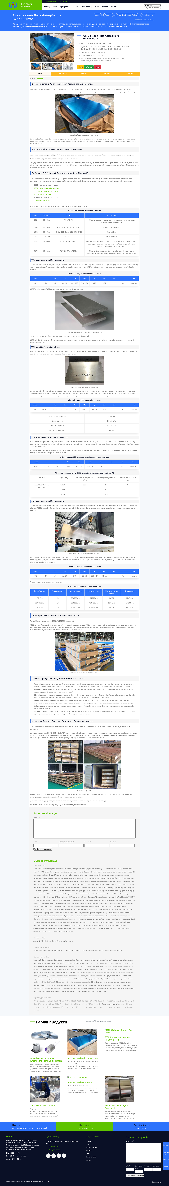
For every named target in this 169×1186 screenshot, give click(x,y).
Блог (97, 7)
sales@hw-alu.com (51, 1)
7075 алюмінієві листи (42, 201)
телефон (113, 842)
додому (47, 7)
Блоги (88, 1154)
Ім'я (35, 842)
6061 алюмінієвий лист (42, 194)
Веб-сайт (87, 842)
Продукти (64, 7)
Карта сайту (156, 1182)
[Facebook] (161, 1)
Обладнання (62, 74)
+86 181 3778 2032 (64, 1)
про (54, 7)
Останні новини (91, 1157)
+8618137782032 (140, 1128)
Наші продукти (91, 1147)
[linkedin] (164, 1)
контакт (114, 7)
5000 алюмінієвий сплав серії (82, 1058)
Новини (105, 7)
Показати (40, 79)
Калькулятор (87, 7)
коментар (37, 817)
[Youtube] (166, 1)
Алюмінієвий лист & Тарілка (127, 15)
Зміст (40, 74)
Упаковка (106, 74)
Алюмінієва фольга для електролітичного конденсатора (46, 1059)
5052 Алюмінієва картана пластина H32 (117, 1038)
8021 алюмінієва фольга (79, 1082)
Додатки (75, 7)
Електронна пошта (66, 842)
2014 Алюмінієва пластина (43, 1105)
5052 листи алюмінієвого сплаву (46, 191)
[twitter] (163, 1)
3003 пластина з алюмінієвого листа (47, 188)
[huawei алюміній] (21, 5)
